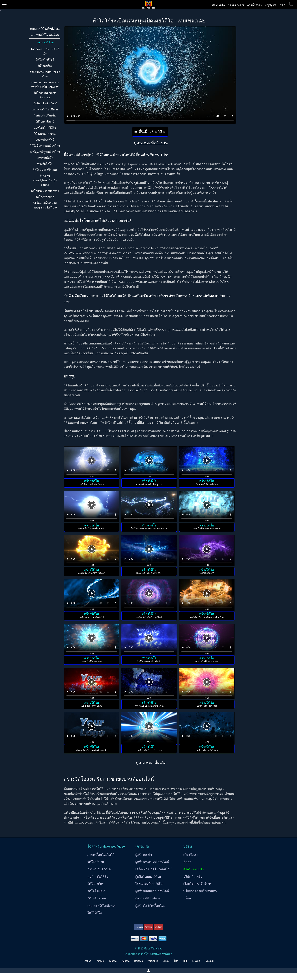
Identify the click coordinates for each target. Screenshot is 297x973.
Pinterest (148, 927)
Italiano (126, 960)
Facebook (138, 927)
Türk (185, 960)
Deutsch (138, 960)
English (87, 960)
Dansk (166, 960)
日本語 (196, 960)
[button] (91, 462)
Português (152, 960)
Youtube (158, 927)
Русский (209, 960)
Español (113, 960)
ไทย (176, 960)
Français (100, 960)
